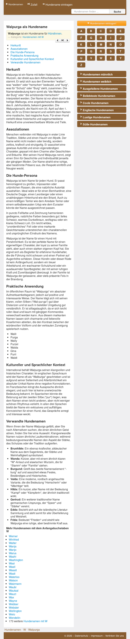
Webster (14, 607)
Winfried (14, 539)
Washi (12, 556)
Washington (16, 560)
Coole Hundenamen (95, 103)
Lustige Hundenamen (96, 117)
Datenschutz (81, 635)
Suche (117, 11)
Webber (13, 604)
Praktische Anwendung (24, 55)
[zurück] (57, 40)
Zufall (33, 4)
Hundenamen (15, 4)
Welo (12, 614)
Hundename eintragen (58, 4)
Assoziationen (19, 49)
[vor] (67, 40)
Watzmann (15, 584)
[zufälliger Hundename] (62, 40)
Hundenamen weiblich (96, 81)
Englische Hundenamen (98, 110)
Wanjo (12, 550)
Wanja (12, 546)
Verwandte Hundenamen (25, 62)
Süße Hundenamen (95, 124)
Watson (13, 580)
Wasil (12, 567)
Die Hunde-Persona (22, 52)
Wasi (12, 563)
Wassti (13, 570)
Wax (11, 597)
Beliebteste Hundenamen (98, 96)
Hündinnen (54, 33)
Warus (12, 553)
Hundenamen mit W (33, 37)
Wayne (13, 601)
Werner (13, 536)
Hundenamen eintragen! (103, 23)
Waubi (12, 587)
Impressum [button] (97, 635)
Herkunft (15, 45)
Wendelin (14, 618)
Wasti (12, 573)
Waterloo (14, 577)
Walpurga (34, 630)
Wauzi (12, 594)
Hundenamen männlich (97, 74)
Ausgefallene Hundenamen (100, 89)
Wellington (15, 611)
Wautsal (13, 590)
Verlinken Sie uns (114, 635)
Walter (12, 543)
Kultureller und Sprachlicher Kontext (32, 59)
